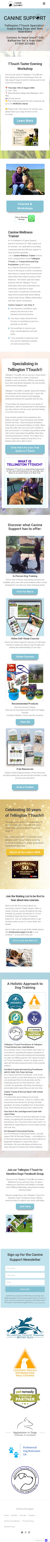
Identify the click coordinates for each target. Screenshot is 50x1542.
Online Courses (25, 656)
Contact (14, 1515)
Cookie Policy (9, 1527)
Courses (23, 1515)
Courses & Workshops (25, 206)
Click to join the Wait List (25, 940)
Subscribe (25, 1289)
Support (31, 1515)
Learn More (25, 120)
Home (6, 1515)
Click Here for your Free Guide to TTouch (25, 449)
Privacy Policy (28, 1521)
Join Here (25, 1206)
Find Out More (25, 591)
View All (25, 721)
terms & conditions (38, 1302)
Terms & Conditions (12, 1521)
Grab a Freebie (25, 787)
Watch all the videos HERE (25, 852)
